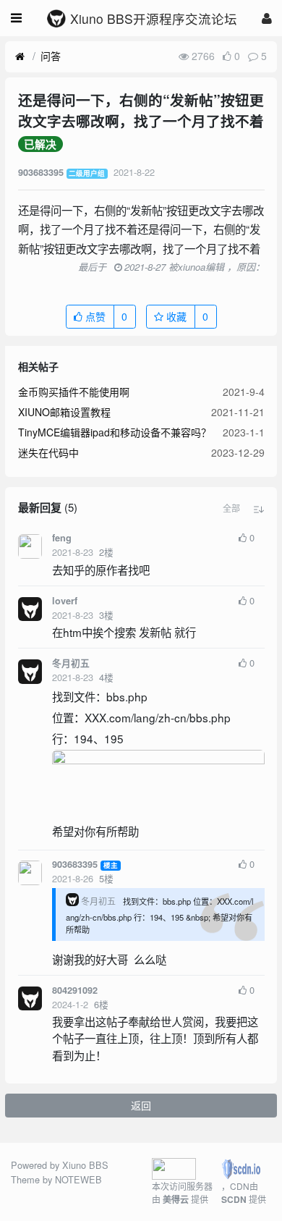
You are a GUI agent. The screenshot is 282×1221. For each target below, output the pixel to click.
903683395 (75, 864)
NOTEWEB (78, 1179)
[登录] (267, 17)
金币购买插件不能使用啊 (73, 391)
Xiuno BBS (85, 1165)
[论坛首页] (20, 56)
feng (62, 537)
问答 (50, 55)
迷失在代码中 (48, 452)
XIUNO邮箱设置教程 (64, 412)
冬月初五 (71, 662)
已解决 (40, 144)
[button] (231, 508)
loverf (64, 600)
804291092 (75, 990)
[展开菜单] (16, 18)
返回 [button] (141, 1105)
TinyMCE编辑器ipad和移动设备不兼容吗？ (114, 432)
